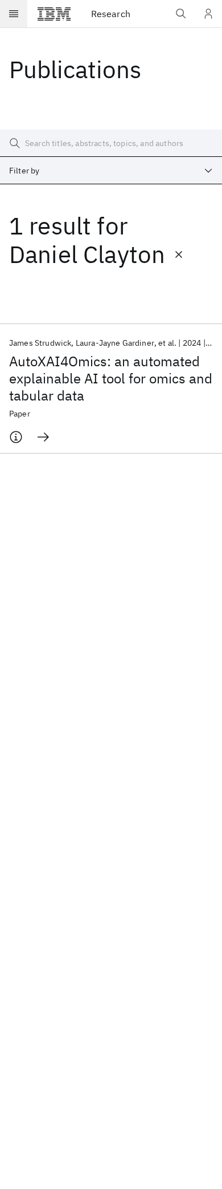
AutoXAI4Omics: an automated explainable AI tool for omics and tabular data (110, 378)
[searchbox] (111, 143)
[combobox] (111, 170)
